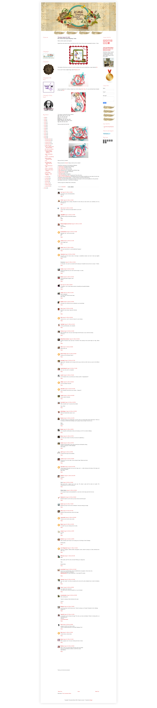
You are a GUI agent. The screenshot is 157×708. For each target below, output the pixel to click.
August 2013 (47, 145)
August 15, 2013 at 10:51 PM (70, 475)
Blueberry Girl (77, 69)
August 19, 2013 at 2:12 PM (69, 614)
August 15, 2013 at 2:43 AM (69, 276)
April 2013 (47, 181)
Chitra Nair (63, 388)
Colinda (62, 240)
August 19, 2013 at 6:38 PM (68, 624)
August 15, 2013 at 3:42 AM (68, 308)
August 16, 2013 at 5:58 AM (71, 497)
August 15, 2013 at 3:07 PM (69, 442)
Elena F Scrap (63, 353)
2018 (45, 129)
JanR (61, 451)
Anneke (66, 162)
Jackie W (62, 614)
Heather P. (62, 475)
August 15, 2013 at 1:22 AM (67, 192)
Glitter (60, 178)
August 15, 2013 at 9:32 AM (70, 388)
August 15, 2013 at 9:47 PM (70, 466)
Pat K (62, 624)
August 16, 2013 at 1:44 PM (69, 531)
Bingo (60, 170)
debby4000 (63, 214)
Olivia (62, 510)
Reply (62, 196)
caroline (62, 458)
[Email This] (68, 186)
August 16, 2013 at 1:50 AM (68, 482)
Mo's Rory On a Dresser (49, 149)
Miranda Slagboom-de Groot (66, 223)
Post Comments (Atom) (67, 693)
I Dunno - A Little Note (49, 168)
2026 (45, 117)
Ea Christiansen (64, 231)
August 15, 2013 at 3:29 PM (68, 451)
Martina (62, 276)
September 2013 (48, 143)
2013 (45, 137)
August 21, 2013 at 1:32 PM (68, 632)
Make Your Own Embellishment (65, 176)
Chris (62, 308)
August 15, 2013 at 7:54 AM (69, 375)
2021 (45, 125)
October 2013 (47, 142)
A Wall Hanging (47, 172)
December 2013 (48, 139)
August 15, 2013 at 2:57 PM (68, 436)
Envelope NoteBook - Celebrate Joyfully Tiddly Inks (48, 151)
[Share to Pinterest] (73, 186)
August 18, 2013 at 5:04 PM (72, 595)
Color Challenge (62, 175)
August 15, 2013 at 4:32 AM (69, 331)
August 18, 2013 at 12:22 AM (71, 569)
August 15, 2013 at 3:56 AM (68, 317)
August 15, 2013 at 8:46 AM (69, 381)
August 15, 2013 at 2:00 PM (68, 429)
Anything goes (61, 166)
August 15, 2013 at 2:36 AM (69, 268)
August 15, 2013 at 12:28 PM (70, 402)
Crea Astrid (63, 402)
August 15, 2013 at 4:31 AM (70, 324)
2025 (45, 119)
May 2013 (47, 179)
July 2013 (47, 176)
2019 (45, 128)
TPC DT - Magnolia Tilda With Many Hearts (49, 147)
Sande (62, 503)
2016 (45, 133)
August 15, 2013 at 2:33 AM (70, 262)
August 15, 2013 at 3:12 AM (68, 292)
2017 (45, 131)
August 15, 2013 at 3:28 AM (69, 301)
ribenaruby (63, 254)
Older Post (97, 691)
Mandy (62, 429)
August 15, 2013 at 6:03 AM (71, 353)
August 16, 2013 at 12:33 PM (68, 524)
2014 (45, 136)
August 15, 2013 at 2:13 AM (77, 223)
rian (61, 192)
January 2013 (47, 186)
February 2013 (48, 184)
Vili (96, 67)
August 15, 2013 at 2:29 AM (68, 247)
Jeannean (62, 579)
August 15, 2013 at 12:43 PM (71, 411)
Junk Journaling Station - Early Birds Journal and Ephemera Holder (108, 49)
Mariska (62, 418)
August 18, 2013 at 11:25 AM (70, 579)
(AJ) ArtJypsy (63, 411)
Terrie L (62, 587)
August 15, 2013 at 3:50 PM (69, 458)
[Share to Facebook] (71, 186)
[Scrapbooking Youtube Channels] (109, 82)
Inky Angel (63, 466)
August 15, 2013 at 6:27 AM (70, 360)
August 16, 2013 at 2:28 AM (72, 490)
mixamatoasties (64, 595)
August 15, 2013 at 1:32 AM (68, 200)
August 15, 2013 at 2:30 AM (70, 254)
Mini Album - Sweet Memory (48, 174)
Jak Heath (62, 324)
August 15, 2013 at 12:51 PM (69, 418)
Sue (61, 284)
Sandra (62, 442)
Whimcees (63, 555)
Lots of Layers (61, 167)
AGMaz (62, 381)
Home (79, 691)
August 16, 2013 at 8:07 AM (68, 510)
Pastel (60, 173)
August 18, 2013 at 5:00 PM (69, 587)
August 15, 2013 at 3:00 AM (67, 284)
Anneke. (62, 268)
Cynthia (62, 395)
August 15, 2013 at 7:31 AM (72, 368)
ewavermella (63, 517)
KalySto (62, 301)
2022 (45, 123)
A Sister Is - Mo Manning (49, 156)
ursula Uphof (63, 569)
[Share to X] (70, 186)
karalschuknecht (64, 368)
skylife (62, 247)
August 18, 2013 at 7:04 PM (69, 606)
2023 (45, 122)
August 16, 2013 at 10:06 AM (71, 517)
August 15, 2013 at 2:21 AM (69, 240)
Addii (62, 346)
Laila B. (62, 375)
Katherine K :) (63, 497)
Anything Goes (61, 172)
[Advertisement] (78, 680)
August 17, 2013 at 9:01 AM (70, 555)
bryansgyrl (63, 360)
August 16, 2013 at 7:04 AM (68, 503)
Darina (62, 639)
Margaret (62, 606)
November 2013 (48, 140)
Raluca (62, 436)
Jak (72, 67)
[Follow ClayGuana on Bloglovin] (106, 134)
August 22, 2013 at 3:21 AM (68, 639)
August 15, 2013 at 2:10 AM (70, 214)
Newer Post (60, 691)
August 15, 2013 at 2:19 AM (72, 231)
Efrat (61, 317)
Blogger (91, 700)
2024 (45, 120)
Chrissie (62, 331)
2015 (45, 134)
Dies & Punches (62, 171)
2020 (45, 126)
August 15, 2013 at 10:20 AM (69, 395)
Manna (62, 524)
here (63, 90)
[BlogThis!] (69, 186)
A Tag (46, 160)
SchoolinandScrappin (64, 619)
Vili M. (62, 200)
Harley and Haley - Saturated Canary (48, 159)
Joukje (62, 292)
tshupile (62, 531)
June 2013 (47, 178)
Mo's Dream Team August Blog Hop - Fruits (48, 163)
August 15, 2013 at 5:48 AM (68, 346)
